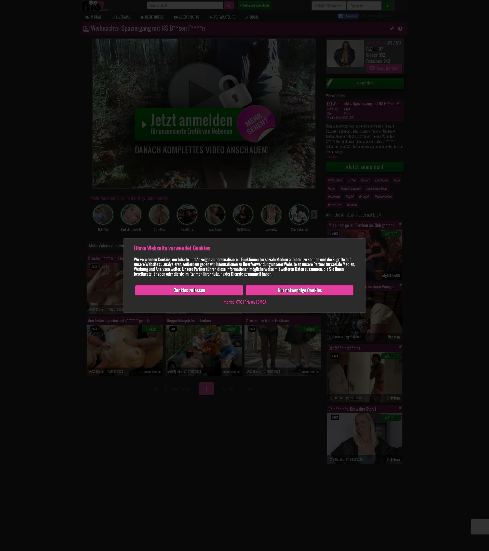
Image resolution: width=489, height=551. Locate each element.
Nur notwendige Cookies (300, 290)
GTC (239, 302)
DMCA (261, 302)
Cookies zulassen (189, 290)
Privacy (249, 302)
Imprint (228, 302)
